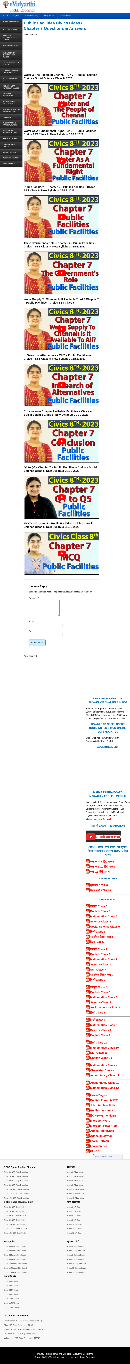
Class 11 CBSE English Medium (16, 1194)
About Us (77, 1354)
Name (32, 621)
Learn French (99, 1146)
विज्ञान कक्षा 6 (97, 941)
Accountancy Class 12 (104, 1082)
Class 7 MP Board (11, 1286)
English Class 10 (101, 1057)
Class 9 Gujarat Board (76, 1259)
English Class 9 (100, 1035)
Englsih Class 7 (100, 954)
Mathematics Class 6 (103, 916)
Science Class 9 (100, 1030)
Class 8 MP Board (11, 1290)
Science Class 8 (100, 1002)
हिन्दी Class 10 (98, 1042)
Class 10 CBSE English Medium (16, 1189)
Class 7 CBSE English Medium (16, 1176)
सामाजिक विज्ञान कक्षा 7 (102, 974)
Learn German (99, 1141)
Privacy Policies (44, 1354)
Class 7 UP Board (74, 1211)
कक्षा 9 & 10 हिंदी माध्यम (102, 866)
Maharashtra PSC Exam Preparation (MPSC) (22, 1338)
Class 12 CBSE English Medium (16, 1198)
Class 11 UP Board (74, 1229)
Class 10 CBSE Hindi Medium (16, 1224)
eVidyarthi (56, 1357)
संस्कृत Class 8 (98, 987)
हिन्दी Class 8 (97, 1012)
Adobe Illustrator (101, 1136)
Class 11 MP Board (11, 1303)
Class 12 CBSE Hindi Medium (16, 1233)
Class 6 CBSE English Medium (16, 1172)
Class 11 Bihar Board (75, 1194)
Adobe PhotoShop (102, 1130)
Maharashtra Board (98, 819)
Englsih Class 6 (100, 911)
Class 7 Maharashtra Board (15, 1251)
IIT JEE (94, 1151)
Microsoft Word (100, 1120)
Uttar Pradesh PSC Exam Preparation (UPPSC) (23, 1321)
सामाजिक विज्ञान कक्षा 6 (102, 936)
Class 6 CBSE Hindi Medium (15, 1207)
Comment (34, 598)
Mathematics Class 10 (104, 1047)
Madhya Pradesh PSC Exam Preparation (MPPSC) (24, 1329)
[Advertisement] (62, 54)
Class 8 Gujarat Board (76, 1255)
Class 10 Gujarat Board (76, 1264)
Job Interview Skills (103, 1105)
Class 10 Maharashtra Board (15, 1264)
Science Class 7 (100, 964)
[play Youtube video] (62, 104)
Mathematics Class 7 (103, 959)
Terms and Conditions (62, 1354)
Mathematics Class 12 (104, 1087)
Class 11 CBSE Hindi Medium (15, 1229)
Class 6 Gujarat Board (76, 1246)
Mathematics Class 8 (103, 997)
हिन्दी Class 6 (97, 931)
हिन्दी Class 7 (97, 979)
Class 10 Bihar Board (75, 1189)
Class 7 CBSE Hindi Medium (15, 1211)
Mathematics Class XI (104, 1065)
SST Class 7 (98, 969)
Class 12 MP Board (11, 1307)
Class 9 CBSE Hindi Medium (15, 1220)
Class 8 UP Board (74, 1216)
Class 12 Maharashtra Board (15, 1272)
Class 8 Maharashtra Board (15, 1255)
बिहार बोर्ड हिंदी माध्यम (100, 890)
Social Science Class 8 (105, 1007)
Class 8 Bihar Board (75, 1181)
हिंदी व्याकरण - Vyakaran (103, 1115)
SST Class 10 (99, 1052)
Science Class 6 (100, 921)
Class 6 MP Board (11, 1281)
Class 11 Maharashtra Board (15, 1268)
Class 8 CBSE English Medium (16, 1181)
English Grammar (101, 1110)
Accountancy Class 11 (104, 1075)
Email (32, 631)
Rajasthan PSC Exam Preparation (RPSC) (21, 1334)
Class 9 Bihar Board (75, 1185)
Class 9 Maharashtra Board (15, 1259)
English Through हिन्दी (104, 1100)
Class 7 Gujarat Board (76, 1251)
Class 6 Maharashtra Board (15, 1246)
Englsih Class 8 (100, 992)
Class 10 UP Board (75, 1224)
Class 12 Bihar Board (75, 1198)
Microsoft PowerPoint (104, 1125)
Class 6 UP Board (74, 1207)
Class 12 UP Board (75, 1233)
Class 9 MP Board (11, 1294)
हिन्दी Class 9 (97, 1020)
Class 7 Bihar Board (75, 1176)
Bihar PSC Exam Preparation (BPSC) (19, 1325)
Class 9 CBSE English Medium (16, 1185)
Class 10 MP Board (11, 1299)
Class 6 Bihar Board (75, 1172)
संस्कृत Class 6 (98, 906)
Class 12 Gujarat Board (76, 1272)
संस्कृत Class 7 (98, 949)
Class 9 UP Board (74, 1220)
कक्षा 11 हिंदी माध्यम (100, 871)
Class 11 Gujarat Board (76, 1268)
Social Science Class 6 (105, 926)
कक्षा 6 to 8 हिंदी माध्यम (102, 861)
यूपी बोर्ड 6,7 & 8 (99, 885)
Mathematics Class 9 (103, 1025)
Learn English (99, 1095)
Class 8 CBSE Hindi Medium (15, 1216)
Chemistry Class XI (102, 1070)
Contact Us (88, 1354)
